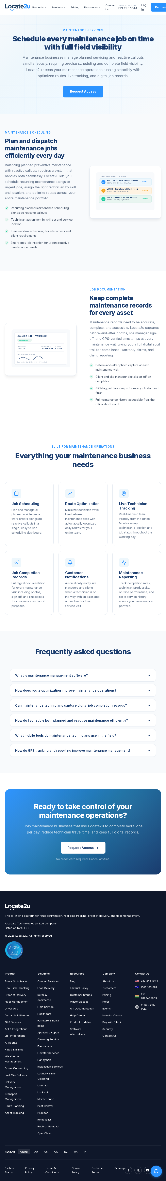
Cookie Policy (76, 1170)
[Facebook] (128, 1170)
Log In (144, 7)
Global (24, 1151)
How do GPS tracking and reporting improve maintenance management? (73, 750)
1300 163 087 (149, 987)
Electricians (44, 1046)
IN (85, 1151)
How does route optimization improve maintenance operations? (66, 690)
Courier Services (48, 981)
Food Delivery (45, 988)
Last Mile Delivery (16, 1075)
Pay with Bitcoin (112, 1022)
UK (76, 1151)
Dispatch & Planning (17, 1015)
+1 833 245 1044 (148, 1007)
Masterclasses (79, 1001)
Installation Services (50, 1066)
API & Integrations (16, 1029)
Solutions (57, 7)
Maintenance (45, 1099)
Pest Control (45, 1106)
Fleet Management (16, 1001)
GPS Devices (13, 1022)
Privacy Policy (29, 1170)
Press (106, 1001)
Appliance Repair (48, 1032)
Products (38, 7)
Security (107, 1029)
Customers (109, 988)
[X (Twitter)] (138, 1170)
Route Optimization (17, 981)
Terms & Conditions (52, 1170)
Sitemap (120, 1168)
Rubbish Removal (48, 1126)
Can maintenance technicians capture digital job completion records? (71, 705)
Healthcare (44, 1013)
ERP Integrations (15, 1035)
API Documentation (82, 1008)
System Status (9, 1170)
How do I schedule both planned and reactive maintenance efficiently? (71, 720)
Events (106, 1008)
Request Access (83, 91)
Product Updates (80, 1022)
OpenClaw (44, 1133)
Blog (73, 981)
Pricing (75, 7)
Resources (91, 7)
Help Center (77, 1015)
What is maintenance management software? (51, 675)
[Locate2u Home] (17, 7)
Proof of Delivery (15, 994)
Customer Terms (98, 1170)
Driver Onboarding (16, 1068)
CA (56, 1151)
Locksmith (43, 1092)
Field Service (45, 1006)
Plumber (42, 1112)
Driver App (11, 1008)
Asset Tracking (14, 1112)
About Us (108, 981)
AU (36, 1151)
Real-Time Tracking (17, 988)
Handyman (44, 1059)
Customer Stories (81, 994)
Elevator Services (48, 1053)
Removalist (44, 1119)
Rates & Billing (14, 1049)
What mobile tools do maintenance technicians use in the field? (65, 735)
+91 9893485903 (149, 996)
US (46, 1151)
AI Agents (11, 1042)
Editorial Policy (79, 988)
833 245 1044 (127, 8)
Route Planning (14, 1106)
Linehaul (42, 1085)
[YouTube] (147, 1170)
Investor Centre (112, 1015)
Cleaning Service (48, 1039)
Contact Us (110, 7)
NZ (66, 1151)
